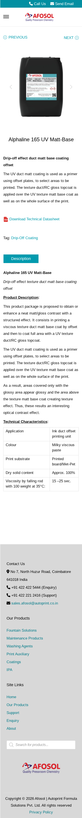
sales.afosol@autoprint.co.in (34, 603)
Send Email (64, 4)
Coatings (14, 662)
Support (13, 713)
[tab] (41, 258)
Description (21, 258)
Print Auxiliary (18, 654)
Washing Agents (20, 646)
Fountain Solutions (22, 630)
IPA (9, 670)
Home (11, 697)
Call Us (40, 4)
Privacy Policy (41, 812)
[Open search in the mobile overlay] (41, 744)
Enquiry (13, 721)
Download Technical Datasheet (33, 219)
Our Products (17, 705)
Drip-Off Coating (24, 238)
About (11, 728)
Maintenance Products (25, 638)
